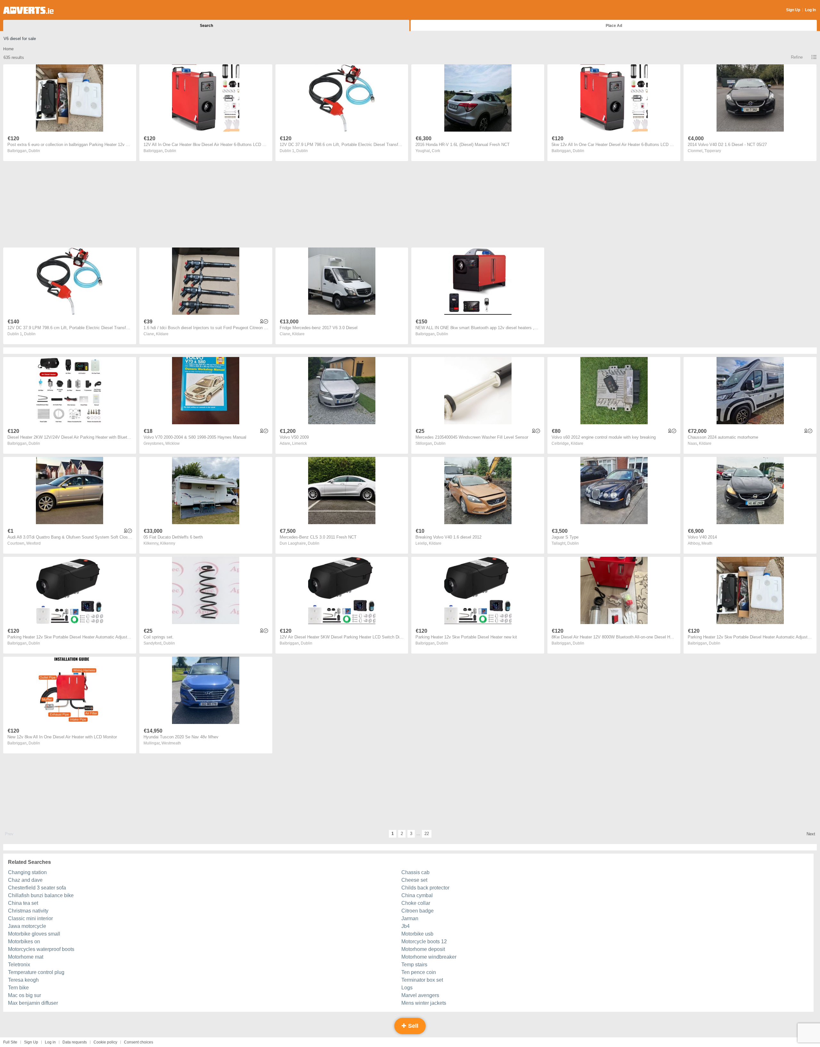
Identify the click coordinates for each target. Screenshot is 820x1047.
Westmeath (171, 743)
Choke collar (415, 903)
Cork (436, 151)
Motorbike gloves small (34, 934)
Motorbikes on (24, 941)
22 (426, 833)
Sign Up (793, 10)
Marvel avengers (420, 995)
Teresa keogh (23, 980)
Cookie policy (105, 1042)
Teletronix (19, 964)
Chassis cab (415, 872)
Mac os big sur (24, 995)
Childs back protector (425, 887)
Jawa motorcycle (27, 926)
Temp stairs (414, 964)
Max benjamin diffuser (33, 1003)
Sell (412, 1026)
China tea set (23, 903)
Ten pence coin (418, 972)
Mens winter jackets (423, 1003)
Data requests (74, 1042)
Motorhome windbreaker (428, 957)
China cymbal (417, 895)
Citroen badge (417, 910)
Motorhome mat (25, 957)
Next (811, 834)
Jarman (409, 918)
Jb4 (405, 926)
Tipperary (712, 151)
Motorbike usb (417, 934)
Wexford (33, 543)
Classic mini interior (30, 918)
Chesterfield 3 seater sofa (37, 887)
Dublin (34, 151)
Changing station (27, 872)
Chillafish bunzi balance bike (41, 895)
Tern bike (18, 987)
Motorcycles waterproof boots (41, 949)
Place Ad (614, 25)
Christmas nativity (28, 910)
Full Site (10, 1042)
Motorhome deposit (423, 949)
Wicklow (172, 443)
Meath (706, 543)
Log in (50, 1042)
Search (206, 25)
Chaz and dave (25, 880)
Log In (810, 10)
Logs (407, 987)
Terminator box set (422, 980)
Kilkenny (167, 543)
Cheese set (414, 880)
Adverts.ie (28, 10)
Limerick (299, 443)
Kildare (162, 334)
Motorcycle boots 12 (424, 941)
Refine (797, 57)
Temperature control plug (36, 972)
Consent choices (138, 1042)
